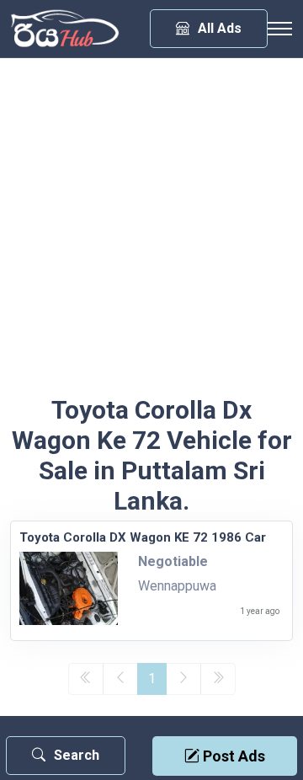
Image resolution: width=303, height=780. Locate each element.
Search (76, 755)
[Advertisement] (151, 235)
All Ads (220, 28)
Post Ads (232, 756)
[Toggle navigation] (279, 28)
